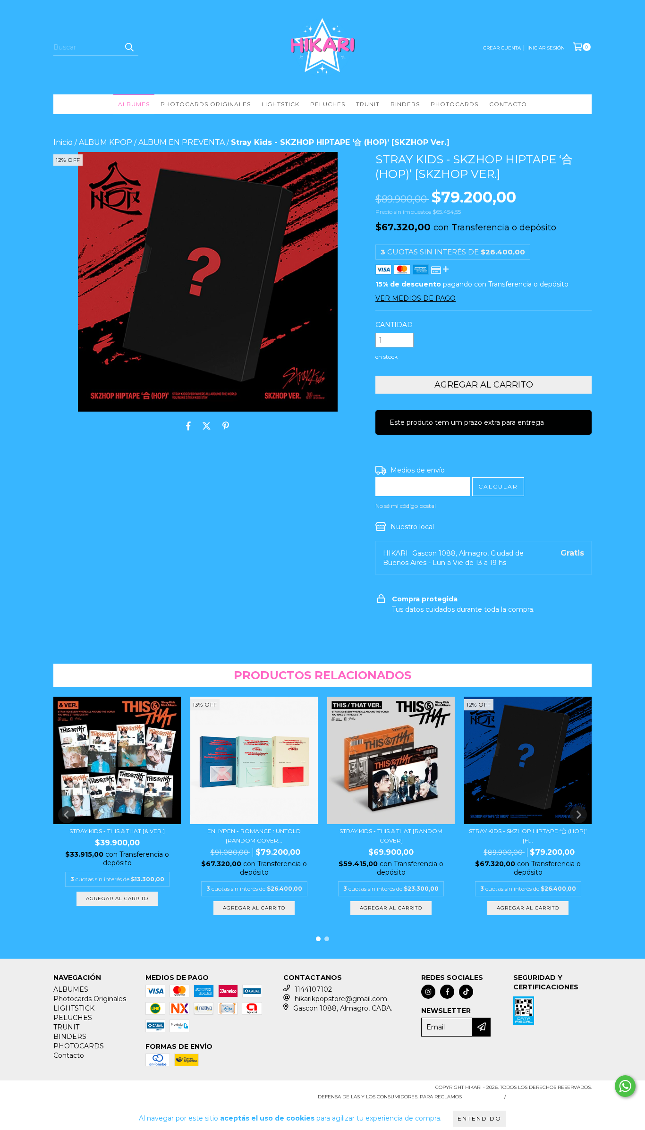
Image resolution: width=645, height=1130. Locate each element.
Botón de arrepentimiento (550, 1097)
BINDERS (405, 104)
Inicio (63, 142)
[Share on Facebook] (188, 425)
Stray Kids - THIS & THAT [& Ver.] (117, 831)
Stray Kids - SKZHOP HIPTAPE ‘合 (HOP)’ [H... (528, 835)
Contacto (508, 104)
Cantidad (394, 324)
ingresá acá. (482, 1097)
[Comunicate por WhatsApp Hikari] (625, 1086)
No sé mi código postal (405, 505)
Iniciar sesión (546, 48)
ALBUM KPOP (105, 142)
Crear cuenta (502, 48)
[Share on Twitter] (206, 425)
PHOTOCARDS (454, 104)
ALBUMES (134, 104)
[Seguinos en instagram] (428, 992)
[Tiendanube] (94, 1090)
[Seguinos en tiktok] (466, 992)
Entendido (479, 1118)
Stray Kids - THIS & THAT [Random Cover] (390, 835)
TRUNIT (368, 104)
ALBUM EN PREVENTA (181, 142)
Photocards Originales (206, 104)
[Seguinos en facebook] (447, 992)
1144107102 (313, 989)
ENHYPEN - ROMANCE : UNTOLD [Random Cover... (254, 835)
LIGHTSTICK (280, 104)
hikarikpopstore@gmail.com (341, 999)
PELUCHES (327, 104)
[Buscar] (128, 47)
